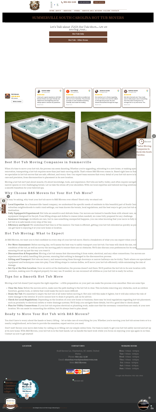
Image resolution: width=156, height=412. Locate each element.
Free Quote (99, 2)
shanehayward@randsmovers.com (81, 360)
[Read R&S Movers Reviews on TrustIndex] (11, 383)
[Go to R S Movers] (27, 380)
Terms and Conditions (27, 407)
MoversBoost (63, 407)
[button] (150, 98)
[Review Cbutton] (10, 403)
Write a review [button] (17, 101)
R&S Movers (80, 362)
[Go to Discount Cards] (3, 199)
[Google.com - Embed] (26, 361)
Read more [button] (40, 105)
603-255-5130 (70, 2)
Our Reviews (84, 2)
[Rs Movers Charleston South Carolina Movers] (143, 404)
